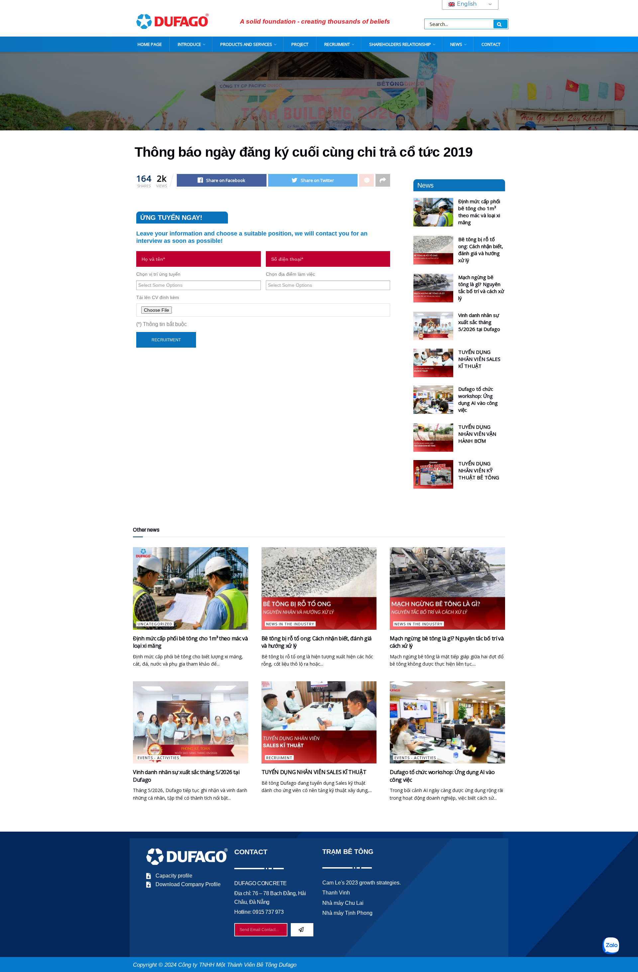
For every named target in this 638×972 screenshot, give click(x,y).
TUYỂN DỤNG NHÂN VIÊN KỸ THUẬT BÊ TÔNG (478, 470)
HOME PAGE (150, 44)
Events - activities (158, 757)
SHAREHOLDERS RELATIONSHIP (400, 44)
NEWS (456, 44)
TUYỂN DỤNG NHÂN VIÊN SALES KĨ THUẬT (479, 359)
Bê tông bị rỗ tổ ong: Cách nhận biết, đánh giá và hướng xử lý (480, 249)
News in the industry (290, 623)
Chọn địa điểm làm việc (290, 274)
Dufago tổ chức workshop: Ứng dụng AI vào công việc (478, 399)
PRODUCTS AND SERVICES (246, 44)
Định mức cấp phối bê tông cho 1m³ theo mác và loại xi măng (479, 212)
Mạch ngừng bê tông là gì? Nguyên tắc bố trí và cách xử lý (481, 287)
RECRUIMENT (337, 44)
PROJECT (299, 44)
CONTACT (490, 44)
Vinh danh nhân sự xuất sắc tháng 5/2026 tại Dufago (479, 322)
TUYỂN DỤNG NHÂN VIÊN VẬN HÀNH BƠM (477, 433)
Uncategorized (155, 623)
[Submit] (302, 929)
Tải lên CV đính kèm (157, 297)
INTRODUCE (189, 44)
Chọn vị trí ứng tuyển (158, 274)
